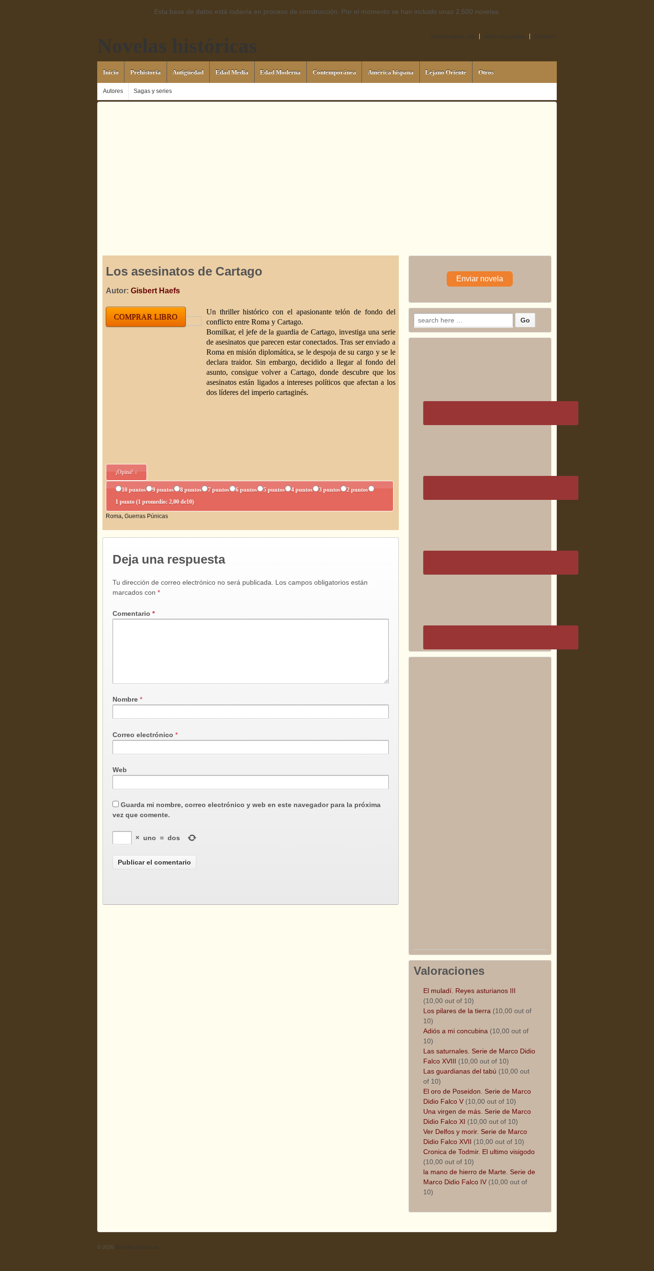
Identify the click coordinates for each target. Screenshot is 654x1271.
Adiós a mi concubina (455, 1031)
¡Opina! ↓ (126, 472)
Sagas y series (153, 91)
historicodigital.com (453, 36)
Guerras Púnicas (146, 516)
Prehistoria (145, 72)
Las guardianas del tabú (459, 1071)
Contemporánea (334, 72)
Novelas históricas (177, 46)
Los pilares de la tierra (457, 1011)
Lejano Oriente (445, 72)
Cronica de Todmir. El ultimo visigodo (479, 1151)
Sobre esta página (505, 36)
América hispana (391, 72)
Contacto (544, 36)
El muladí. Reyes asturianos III (469, 990)
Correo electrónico (143, 735)
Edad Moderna (280, 72)
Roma (114, 516)
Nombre (125, 699)
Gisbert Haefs (155, 291)
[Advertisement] (327, 169)
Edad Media (231, 72)
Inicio (111, 72)
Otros (486, 72)
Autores (113, 91)
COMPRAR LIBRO (146, 317)
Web (120, 770)
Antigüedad (187, 72)
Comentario (134, 613)
